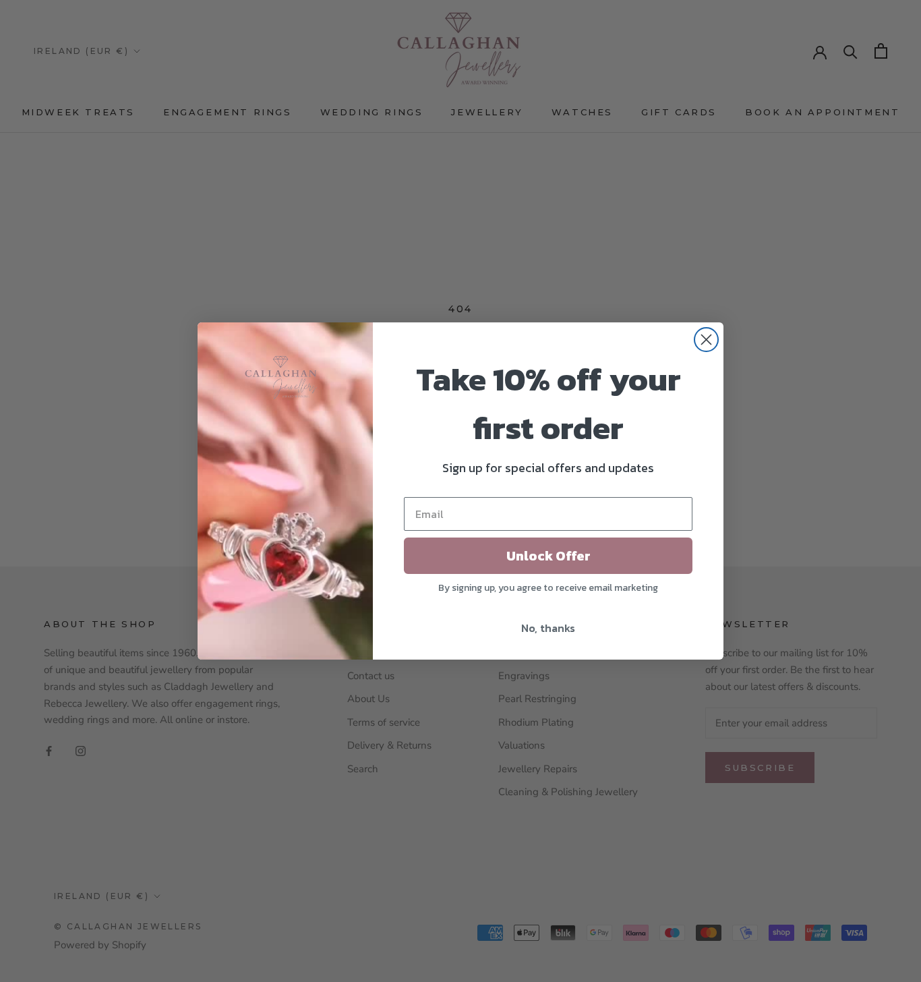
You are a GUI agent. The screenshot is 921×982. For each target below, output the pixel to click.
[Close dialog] (706, 339)
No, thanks (548, 628)
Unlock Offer (548, 556)
